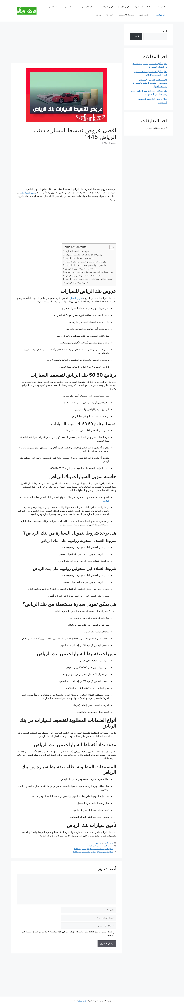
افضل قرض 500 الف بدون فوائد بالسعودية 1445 (93, 848)
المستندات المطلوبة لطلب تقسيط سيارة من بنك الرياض (89, 279)
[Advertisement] (66, 43)
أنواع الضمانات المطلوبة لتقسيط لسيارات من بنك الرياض (89, 272)
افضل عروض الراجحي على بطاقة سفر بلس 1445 (93, 851)
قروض (99, 843)
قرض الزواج (108, 6)
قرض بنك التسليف (89, 6)
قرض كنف (143, 14)
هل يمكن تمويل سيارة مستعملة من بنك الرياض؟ (85, 265)
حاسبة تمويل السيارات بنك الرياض (79, 258)
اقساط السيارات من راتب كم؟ (101, 846)
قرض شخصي (70, 6)
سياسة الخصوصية (126, 14)
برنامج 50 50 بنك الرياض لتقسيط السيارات (84, 254)
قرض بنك (82, 1000)
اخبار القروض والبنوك (143, 6)
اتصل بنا (109, 14)
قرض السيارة (159, 14)
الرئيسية (161, 6)
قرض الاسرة (123, 6)
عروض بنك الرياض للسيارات (77, 251)
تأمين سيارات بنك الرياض (77, 282)
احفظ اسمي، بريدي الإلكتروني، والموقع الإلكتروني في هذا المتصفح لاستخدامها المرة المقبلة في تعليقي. (67, 933)
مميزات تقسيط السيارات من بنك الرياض (82, 268)
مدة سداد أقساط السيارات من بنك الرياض (83, 275)
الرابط (106, 500)
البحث (164, 31)
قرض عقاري (54, 6)
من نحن (98, 14)
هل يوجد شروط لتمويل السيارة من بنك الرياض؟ (85, 261)
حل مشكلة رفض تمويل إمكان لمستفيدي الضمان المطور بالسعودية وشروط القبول (150, 83)
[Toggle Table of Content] (110, 247)
